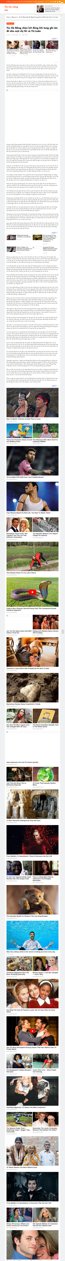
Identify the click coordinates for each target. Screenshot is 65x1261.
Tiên (9, 35)
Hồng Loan (10, 23)
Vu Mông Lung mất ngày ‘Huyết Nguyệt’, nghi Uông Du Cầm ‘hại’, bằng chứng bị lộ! (24, 1)
